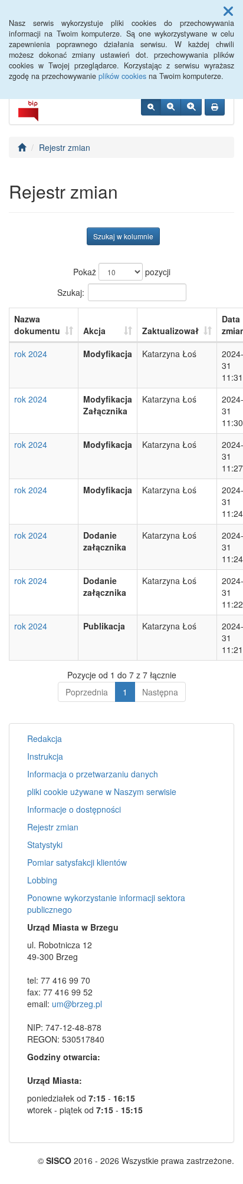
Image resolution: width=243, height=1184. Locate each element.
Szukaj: (70, 292)
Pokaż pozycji (121, 272)
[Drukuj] (215, 107)
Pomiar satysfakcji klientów (77, 862)
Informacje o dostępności (74, 809)
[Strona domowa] (22, 147)
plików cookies (122, 76)
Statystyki (45, 844)
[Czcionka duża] (191, 107)
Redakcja (44, 738)
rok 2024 (30, 354)
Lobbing (42, 880)
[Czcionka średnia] (170, 107)
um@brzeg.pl (77, 1004)
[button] (228, 10)
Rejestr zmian (64, 147)
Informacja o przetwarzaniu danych (92, 774)
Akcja (94, 331)
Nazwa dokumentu (37, 325)
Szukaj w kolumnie (123, 236)
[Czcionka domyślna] (151, 107)
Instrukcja (45, 756)
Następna (160, 692)
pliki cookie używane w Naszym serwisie (101, 791)
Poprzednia (86, 692)
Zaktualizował (170, 331)
